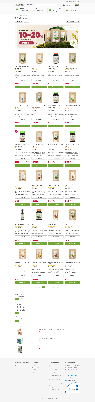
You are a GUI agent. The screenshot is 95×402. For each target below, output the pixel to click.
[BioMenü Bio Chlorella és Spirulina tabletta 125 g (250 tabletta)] (72, 58)
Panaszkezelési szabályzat (37, 371)
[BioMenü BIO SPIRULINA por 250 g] (55, 136)
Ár (15, 302)
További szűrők (19, 294)
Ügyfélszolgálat (72, 1)
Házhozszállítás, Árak (19, 364)
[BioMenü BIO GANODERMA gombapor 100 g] (55, 214)
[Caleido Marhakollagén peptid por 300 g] (22, 97)
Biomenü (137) (20, 318)
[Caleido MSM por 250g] (22, 175)
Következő (52, 287)
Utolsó (58, 287)
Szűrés (17, 298)
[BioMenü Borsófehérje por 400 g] (72, 254)
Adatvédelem (34, 369)
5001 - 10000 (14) (21, 310)
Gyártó (17, 316)
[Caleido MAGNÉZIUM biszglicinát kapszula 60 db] (55, 58)
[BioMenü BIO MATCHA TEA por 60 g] (72, 97)
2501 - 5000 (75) (20, 309)
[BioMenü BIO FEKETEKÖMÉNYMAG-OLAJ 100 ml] (22, 214)
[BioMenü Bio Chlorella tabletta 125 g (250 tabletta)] (39, 97)
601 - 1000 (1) (20, 304)
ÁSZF (33, 372)
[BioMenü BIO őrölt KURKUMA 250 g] (39, 254)
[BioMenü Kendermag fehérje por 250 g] (72, 214)
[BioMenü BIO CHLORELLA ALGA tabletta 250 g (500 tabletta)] (55, 175)
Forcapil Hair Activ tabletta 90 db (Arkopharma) (48, 338)
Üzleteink (65, 1)
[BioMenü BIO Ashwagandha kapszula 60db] (55, 97)
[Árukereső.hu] (72, 376)
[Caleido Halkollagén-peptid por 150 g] (72, 175)
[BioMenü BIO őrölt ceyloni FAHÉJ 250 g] (55, 254)
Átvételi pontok (18, 365)
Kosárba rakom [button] (23, 86)
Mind (21, 298)
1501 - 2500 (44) (20, 307)
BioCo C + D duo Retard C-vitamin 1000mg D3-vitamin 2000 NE (51, 329)
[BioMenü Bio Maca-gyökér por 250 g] (39, 58)
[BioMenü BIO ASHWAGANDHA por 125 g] (39, 136)
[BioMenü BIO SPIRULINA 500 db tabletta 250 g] (22, 58)
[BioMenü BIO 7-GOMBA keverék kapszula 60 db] (22, 136)
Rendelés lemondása (36, 365)
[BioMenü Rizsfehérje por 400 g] (22, 254)
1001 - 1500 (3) (20, 306)
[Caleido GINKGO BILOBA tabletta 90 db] (39, 214)
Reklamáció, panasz (36, 367)
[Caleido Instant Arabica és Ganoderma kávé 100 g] (39, 175)
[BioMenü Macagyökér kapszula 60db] (72, 136)
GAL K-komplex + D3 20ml (43, 347)
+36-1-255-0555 (72, 364)
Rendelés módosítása (36, 364)
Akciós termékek (20, 296)
